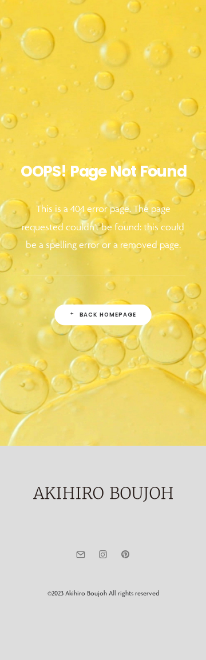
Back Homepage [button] (108, 314)
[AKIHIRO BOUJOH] (59, 22)
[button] (179, 21)
